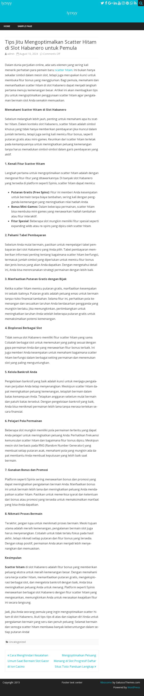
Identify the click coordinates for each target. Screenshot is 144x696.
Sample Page (25, 26)
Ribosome (106, 682)
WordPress (133, 687)
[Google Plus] (110, 3)
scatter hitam (64, 70)
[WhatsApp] (131, 3)
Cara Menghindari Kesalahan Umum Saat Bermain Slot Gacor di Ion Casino (28, 660)
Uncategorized (17, 642)
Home (7, 26)
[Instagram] (123, 3)
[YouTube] (119, 3)
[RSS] (135, 3)
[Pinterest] (127, 3)
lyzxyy (72, 13)
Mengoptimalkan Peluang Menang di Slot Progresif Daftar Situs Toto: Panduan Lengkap (75, 660)
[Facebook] (106, 3)
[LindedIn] (115, 3)
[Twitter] (102, 3)
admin (10, 53)
